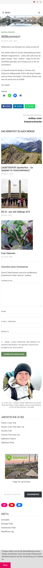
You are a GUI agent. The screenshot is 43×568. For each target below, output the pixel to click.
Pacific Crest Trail (8, 423)
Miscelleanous (8, 32)
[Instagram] (37, 2)
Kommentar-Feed (8, 528)
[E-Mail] (40, 2)
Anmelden (5, 520)
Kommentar (7, 281)
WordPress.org (7, 532)
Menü (7, 13)
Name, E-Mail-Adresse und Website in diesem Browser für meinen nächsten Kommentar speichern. (20, 345)
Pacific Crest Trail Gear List (12, 427)
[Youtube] (34, 2)
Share (7, 106)
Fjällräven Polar (7, 443)
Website (5, 331)
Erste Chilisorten (8, 253)
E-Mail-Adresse (8, 321)
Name (3, 311)
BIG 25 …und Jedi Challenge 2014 (15, 211)
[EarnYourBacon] (21, 21)
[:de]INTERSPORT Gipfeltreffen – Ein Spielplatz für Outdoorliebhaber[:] (17, 169)
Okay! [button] (5, 565)
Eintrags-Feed (7, 524)
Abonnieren (33, 494)
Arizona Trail (6, 431)
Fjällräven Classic (8, 439)
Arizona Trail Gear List (10, 435)
